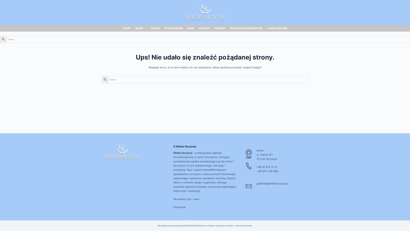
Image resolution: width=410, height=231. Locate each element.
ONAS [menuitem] (190, 28)
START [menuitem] (127, 28)
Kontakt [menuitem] (204, 28)
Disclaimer (179, 207)
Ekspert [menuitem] (220, 28)
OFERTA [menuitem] (155, 28)
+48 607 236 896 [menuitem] (277, 28)
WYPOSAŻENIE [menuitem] (174, 28)
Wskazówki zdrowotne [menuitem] (246, 28)
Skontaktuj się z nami (186, 199)
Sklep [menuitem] (139, 28)
